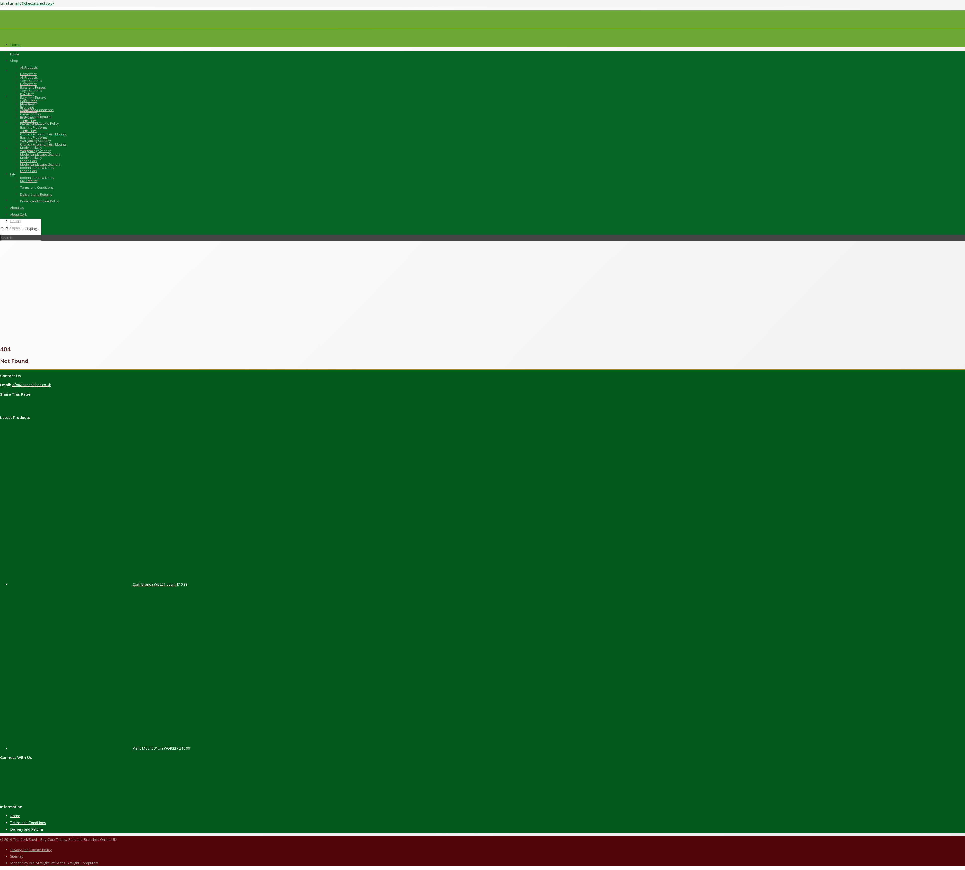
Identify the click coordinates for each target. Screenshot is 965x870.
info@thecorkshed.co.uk (34, 3)
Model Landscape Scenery (40, 154)
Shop (14, 71)
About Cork (19, 148)
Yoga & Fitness (31, 80)
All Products (29, 67)
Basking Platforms (34, 127)
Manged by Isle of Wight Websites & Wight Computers (54, 863)
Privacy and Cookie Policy (39, 123)
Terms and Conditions (37, 110)
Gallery (15, 221)
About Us (18, 122)
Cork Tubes (28, 101)
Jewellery (27, 94)
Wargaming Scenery (35, 140)
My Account (28, 181)
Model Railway (31, 147)
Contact (16, 227)
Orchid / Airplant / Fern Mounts (43, 134)
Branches (27, 107)
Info (13, 96)
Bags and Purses (33, 87)
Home (14, 54)
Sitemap (16, 856)
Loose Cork (28, 171)
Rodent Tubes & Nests (37, 167)
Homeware (28, 74)
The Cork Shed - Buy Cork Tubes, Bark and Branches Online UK (64, 839)
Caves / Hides (30, 114)
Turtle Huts (28, 121)
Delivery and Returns (36, 194)
